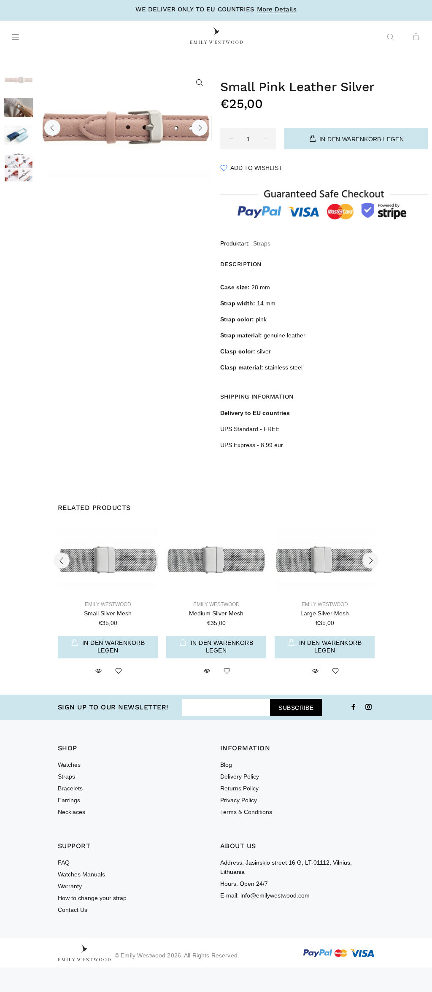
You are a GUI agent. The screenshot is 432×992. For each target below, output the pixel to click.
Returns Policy (239, 788)
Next (200, 128)
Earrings (69, 800)
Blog (226, 764)
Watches (69, 764)
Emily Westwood (108, 604)
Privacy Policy (238, 800)
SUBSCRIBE (295, 707)
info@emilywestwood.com (275, 895)
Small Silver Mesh (108, 613)
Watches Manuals (81, 874)
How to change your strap (92, 898)
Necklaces (71, 812)
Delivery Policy (239, 776)
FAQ (64, 862)
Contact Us (72, 909)
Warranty (70, 886)
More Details (277, 9)
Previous (52, 128)
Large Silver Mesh (324, 613)
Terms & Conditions (246, 812)
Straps (261, 243)
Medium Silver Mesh (216, 613)
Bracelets (70, 788)
